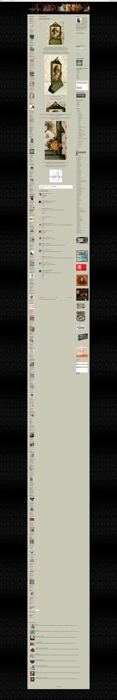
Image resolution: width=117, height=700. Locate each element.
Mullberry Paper (79, 210)
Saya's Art (31, 567)
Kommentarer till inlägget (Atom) (50, 299)
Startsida (56, 297)
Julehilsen (31, 418)
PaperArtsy (32, 23)
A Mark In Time (32, 315)
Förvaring (78, 193)
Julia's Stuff (32, 441)
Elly (77, 73)
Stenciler (78, 221)
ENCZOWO (31, 402)
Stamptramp (32, 293)
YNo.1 (36, 671)
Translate (33, 612)
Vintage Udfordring (54, 48)
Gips (78, 196)
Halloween (79, 200)
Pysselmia (31, 392)
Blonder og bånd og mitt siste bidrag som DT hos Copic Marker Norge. (32, 460)
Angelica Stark (78, 53)
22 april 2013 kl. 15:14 (52, 201)
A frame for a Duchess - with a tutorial (41, 677)
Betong (78, 169)
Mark (78, 77)
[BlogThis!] (52, 186)
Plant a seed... (37, 630)
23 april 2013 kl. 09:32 (48, 230)
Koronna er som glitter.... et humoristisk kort (32, 172)
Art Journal (79, 165)
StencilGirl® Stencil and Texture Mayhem (32, 88)
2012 (78, 147)
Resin (78, 214)
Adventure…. (31, 99)
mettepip (43, 270)
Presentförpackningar (80, 211)
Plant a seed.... (80, 137)
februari (79, 144)
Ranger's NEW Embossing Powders (32, 245)
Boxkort (78, 173)
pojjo (43, 243)
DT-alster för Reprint (80, 188)
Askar (78, 167)
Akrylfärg (78, 159)
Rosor (78, 215)
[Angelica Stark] (76, 54)
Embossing (79, 189)
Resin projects (32, 438)
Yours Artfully (32, 432)
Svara (43, 197)
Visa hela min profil (79, 30)
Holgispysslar (32, 506)
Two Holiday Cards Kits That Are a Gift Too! (32, 111)
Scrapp (31, 617)
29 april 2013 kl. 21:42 (47, 262)
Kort (43, 187)
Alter (78, 163)
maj (79, 124)
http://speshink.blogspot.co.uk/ (32, 360)
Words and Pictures (45, 201)
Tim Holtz (31, 18)
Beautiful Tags (32, 212)
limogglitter (31, 557)
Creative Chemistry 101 (81, 180)
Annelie (43, 193)
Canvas (78, 175)
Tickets (78, 226)
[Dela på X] (53, 186)
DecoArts (78, 184)
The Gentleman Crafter (31, 103)
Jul (77, 201)
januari (79, 145)
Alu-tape (78, 164)
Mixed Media (79, 209)
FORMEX (78, 190)
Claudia (78, 72)
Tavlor (78, 225)
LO (77, 206)
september (80, 118)
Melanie (78, 78)
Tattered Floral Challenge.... (39, 636)
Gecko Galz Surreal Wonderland (31, 41)
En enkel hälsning (32, 554)
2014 (78, 111)
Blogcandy (79, 170)
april (79, 125)
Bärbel (43, 256)
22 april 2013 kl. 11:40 (48, 193)
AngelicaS (44, 186)
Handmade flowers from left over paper (32, 523)
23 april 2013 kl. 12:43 (49, 237)
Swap (78, 222)
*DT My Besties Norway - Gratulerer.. (32, 586)
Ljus (77, 205)
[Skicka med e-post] (51, 186)
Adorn (31, 159)
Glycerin (78, 199)
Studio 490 (31, 303)
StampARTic (32, 516)
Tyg (77, 229)
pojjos (31, 421)
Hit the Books (32, 472)
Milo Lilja (78, 104)
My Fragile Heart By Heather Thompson (32, 155)
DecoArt (78, 183)
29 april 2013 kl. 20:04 (48, 256)
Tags (78, 224)
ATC (77, 168)
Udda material (79, 230)
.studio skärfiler (79, 157)
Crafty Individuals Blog (31, 116)
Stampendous (79, 220)
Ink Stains (31, 34)
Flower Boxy (31, 408)
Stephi (43, 230)
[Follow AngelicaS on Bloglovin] (79, 49)
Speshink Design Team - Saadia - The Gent (32, 368)
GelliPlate (78, 194)
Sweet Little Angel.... (81, 130)
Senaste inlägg (41, 297)
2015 (78, 110)
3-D (77, 158)
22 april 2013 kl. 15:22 (49, 208)
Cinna (78, 103)
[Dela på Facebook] (54, 186)
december (80, 114)
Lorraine (43, 237)
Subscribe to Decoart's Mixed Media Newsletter (82, 83)
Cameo (78, 174)
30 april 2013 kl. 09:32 (49, 270)
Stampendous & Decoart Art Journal (41, 665)
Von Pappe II (32, 81)
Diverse (78, 185)
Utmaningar (79, 232)
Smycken (78, 216)
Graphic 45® (32, 425)
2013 (78, 113)
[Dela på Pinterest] (55, 186)
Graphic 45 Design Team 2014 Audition (41, 648)
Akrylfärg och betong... (81, 133)
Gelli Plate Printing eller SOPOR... (82, 135)
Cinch (78, 179)
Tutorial (78, 227)
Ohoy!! (36, 624)
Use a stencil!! (32, 545)
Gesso (78, 195)
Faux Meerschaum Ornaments (31, 355)
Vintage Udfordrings (52, 53)
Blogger (60, 686)
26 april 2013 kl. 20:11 (47, 243)
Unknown (43, 208)
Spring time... (80, 132)
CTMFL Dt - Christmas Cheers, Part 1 (32, 574)
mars (79, 142)
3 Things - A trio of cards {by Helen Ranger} (32, 30)
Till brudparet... (80, 129)
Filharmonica (44, 223)
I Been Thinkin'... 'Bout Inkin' (31, 538)
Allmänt (78, 162)
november (80, 115)
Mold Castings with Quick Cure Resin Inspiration (32, 268)
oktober (79, 117)
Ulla (42, 262)
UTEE (78, 231)
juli (78, 121)
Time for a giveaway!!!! (39, 642)
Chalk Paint (79, 178)
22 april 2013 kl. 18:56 (50, 223)
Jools (78, 74)
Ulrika (78, 105)
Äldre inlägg (70, 297)
